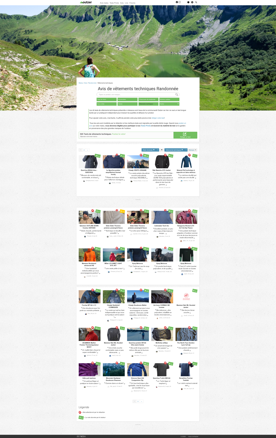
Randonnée (92, 83)
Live (126, 3)
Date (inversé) (148, 150)
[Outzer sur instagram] (179, 3)
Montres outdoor (165, 99)
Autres (162, 104)
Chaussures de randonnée (147, 99)
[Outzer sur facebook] (177, 3)
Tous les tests (101, 99)
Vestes (120, 104)
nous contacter (193, 436)
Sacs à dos (100, 104)
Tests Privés (114, 3)
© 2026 (183, 436)
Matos (81, 83)
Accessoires (122, 99)
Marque (192, 150)
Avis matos (104, 3)
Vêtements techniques (105, 83)
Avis (85, 83)
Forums (132, 3)
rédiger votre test (157, 118)
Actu (122, 3)
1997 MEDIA (82, 436)
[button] (192, 2)
